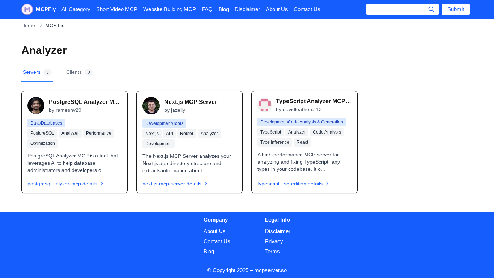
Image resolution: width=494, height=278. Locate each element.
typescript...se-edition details (290, 183)
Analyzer (70, 133)
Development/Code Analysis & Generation (301, 122)
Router (186, 133)
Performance (98, 133)
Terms (272, 251)
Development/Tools (164, 123)
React (302, 142)
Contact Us (307, 9)
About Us (277, 9)
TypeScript (270, 132)
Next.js (152, 133)
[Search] (431, 9)
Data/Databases (46, 123)
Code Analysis (327, 132)
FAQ (207, 9)
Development (158, 143)
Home (28, 25)
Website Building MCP (169, 9)
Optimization (42, 143)
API (169, 133)
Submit (455, 9)
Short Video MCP (116, 9)
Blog (223, 9)
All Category (75, 9)
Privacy (274, 241)
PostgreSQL (42, 133)
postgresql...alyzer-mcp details (62, 183)
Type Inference (274, 142)
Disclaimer (247, 9)
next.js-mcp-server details (171, 183)
